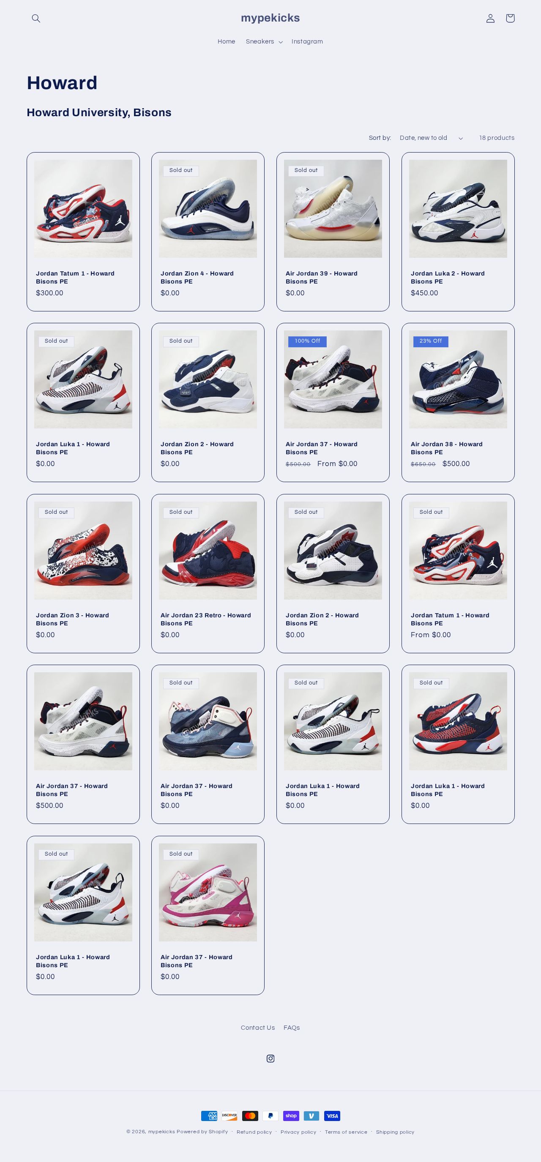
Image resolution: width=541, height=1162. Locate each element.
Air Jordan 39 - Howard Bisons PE (322, 277)
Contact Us (258, 1028)
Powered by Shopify (202, 1131)
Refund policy (254, 1132)
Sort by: (380, 138)
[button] (36, 18)
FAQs (292, 1028)
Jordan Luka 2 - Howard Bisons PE (448, 277)
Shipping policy (395, 1132)
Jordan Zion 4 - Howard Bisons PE (197, 277)
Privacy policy (298, 1132)
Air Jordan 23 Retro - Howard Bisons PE (206, 619)
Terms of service (346, 1132)
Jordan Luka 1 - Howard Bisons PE (73, 448)
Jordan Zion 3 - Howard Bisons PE (72, 619)
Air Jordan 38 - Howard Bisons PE (447, 448)
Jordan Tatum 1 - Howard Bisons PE (75, 277)
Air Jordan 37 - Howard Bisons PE (322, 448)
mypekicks (161, 1131)
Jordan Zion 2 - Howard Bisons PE (197, 448)
